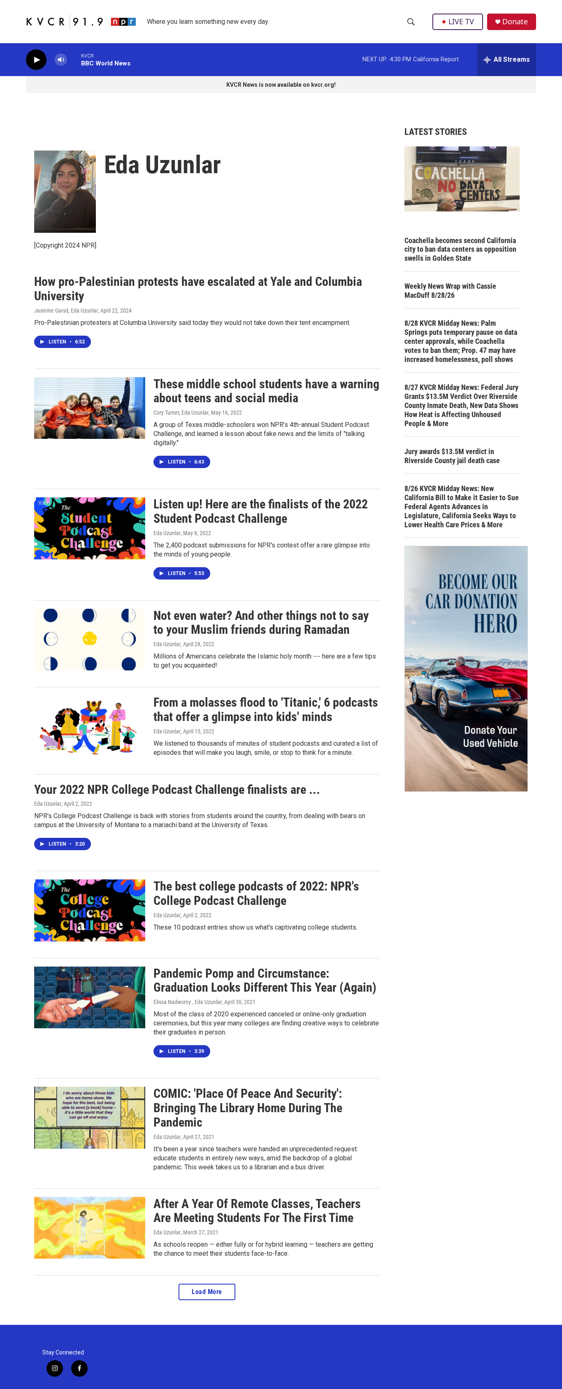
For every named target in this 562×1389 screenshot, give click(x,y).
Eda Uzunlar (167, 533)
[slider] (74, 59)
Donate (515, 21)
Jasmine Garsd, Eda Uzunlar (66, 310)
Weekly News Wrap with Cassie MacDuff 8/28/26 (450, 290)
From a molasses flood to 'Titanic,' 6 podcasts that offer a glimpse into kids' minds (265, 709)
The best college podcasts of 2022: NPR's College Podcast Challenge (256, 893)
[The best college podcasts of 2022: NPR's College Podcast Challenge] (89, 910)
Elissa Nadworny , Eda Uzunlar (187, 1002)
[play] (36, 60)
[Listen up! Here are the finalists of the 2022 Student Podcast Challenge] (89, 528)
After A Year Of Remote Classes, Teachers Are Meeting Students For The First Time (257, 1211)
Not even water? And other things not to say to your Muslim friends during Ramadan (261, 622)
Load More (207, 1292)
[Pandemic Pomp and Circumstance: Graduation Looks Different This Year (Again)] (89, 997)
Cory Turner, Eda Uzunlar (181, 412)
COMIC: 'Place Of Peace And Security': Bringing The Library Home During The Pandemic (247, 1107)
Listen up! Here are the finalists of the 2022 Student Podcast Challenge (260, 511)
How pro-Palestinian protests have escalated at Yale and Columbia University (198, 288)
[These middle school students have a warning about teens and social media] (89, 408)
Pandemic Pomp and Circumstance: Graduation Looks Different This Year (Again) (264, 980)
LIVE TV (461, 21)
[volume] (61, 60)
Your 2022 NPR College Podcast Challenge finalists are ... (177, 789)
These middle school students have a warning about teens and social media (266, 391)
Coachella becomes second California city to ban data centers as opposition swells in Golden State (460, 249)
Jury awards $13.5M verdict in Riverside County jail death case (452, 456)
